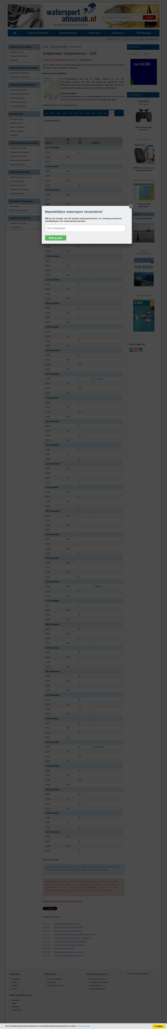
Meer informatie (83, 1026)
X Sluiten (158, 1026)
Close (131, 206)
